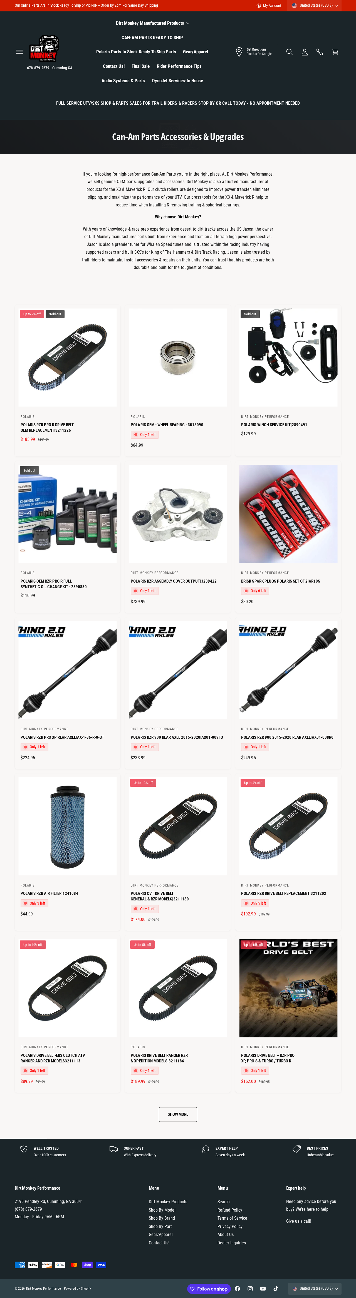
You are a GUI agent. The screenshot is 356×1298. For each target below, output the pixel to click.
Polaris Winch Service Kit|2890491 (274, 424)
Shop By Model (162, 1210)
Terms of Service (232, 1218)
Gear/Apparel (161, 1234)
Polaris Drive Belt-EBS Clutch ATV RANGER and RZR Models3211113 (53, 1058)
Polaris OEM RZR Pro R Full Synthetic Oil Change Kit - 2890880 (54, 584)
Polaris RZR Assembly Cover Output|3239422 (174, 581)
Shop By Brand (162, 1218)
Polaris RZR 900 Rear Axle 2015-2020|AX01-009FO (177, 737)
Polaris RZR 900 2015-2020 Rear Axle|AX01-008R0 (287, 737)
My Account (272, 5)
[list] (178, 1151)
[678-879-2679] (320, 51)
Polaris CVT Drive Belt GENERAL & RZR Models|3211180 (160, 896)
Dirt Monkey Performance (44, 1288)
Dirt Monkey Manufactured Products (150, 23)
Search (223, 1201)
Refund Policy (229, 1210)
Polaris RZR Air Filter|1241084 (49, 893)
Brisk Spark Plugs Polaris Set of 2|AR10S (280, 581)
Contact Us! (159, 1242)
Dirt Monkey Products (168, 1201)
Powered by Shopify (77, 1288)
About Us (225, 1234)
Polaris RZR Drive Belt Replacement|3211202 (283, 893)
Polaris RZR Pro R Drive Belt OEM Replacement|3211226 (47, 427)
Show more (178, 1114)
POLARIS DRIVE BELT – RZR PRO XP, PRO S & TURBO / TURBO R (267, 1058)
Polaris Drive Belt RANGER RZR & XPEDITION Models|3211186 (159, 1058)
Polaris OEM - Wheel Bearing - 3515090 (167, 424)
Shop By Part (160, 1226)
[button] (19, 51)
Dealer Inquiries (231, 1242)
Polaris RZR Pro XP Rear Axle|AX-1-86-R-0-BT (62, 737)
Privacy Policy (230, 1226)
